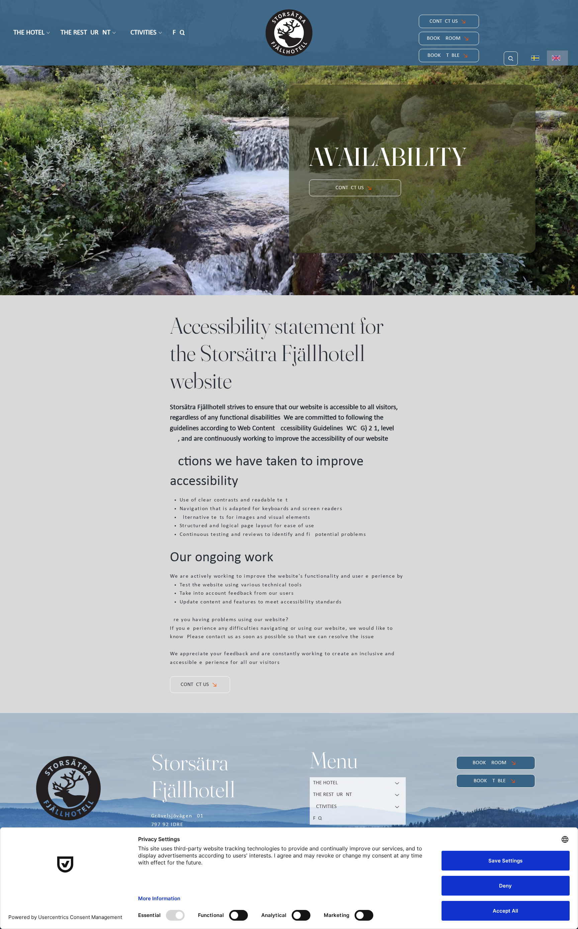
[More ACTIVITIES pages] (160, 32)
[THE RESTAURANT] (397, 795)
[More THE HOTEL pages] (48, 32)
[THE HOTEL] (397, 783)
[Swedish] (536, 58)
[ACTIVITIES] (397, 807)
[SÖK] (511, 58)
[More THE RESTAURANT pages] (114, 32)
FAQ (317, 818)
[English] (557, 58)
